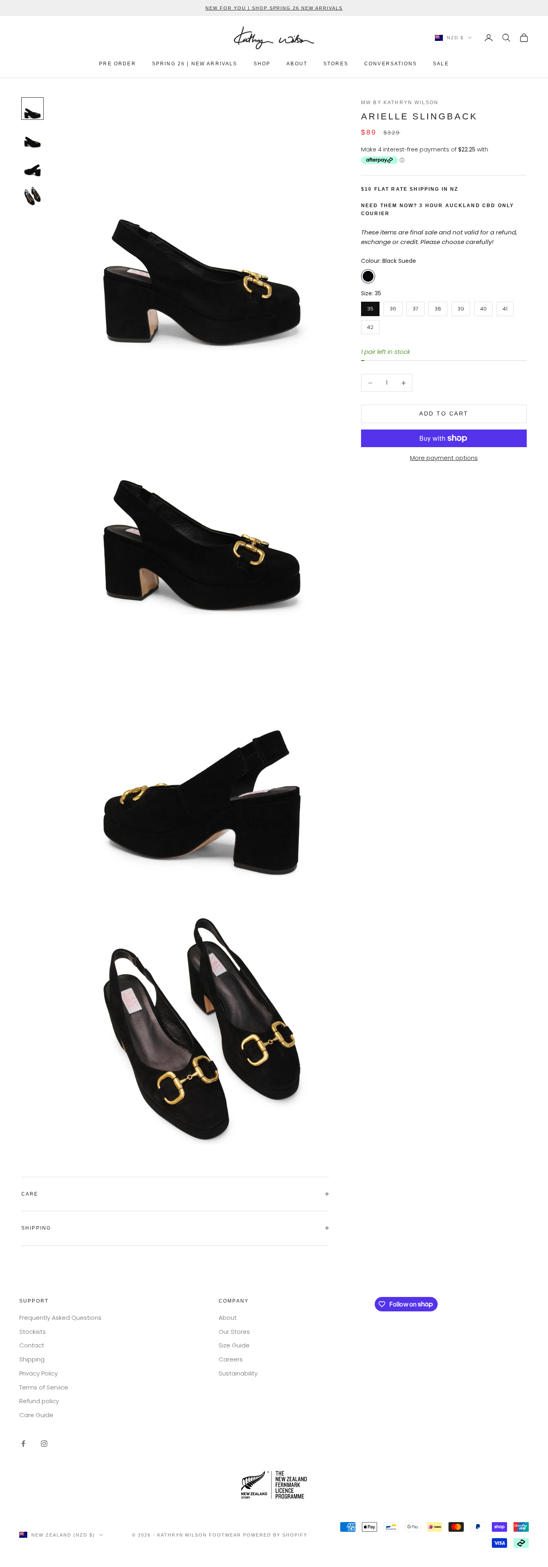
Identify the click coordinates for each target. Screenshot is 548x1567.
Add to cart (444, 414)
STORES (335, 64)
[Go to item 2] (32, 137)
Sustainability (238, 1373)
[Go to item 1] (32, 108)
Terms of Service (43, 1387)
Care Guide (36, 1415)
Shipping (32, 1359)
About (228, 1317)
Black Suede (368, 276)
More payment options (444, 458)
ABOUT (296, 64)
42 (370, 325)
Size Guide (234, 1345)
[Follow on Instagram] (44, 1444)
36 (393, 307)
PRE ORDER (117, 64)
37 (415, 307)
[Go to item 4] (32, 195)
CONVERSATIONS (390, 64)
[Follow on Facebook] (23, 1444)
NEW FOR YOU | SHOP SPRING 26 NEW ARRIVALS (274, 8)
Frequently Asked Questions (60, 1317)
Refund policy (39, 1401)
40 (483, 307)
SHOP (262, 64)
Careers (231, 1359)
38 (437, 307)
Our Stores (234, 1331)
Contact (31, 1345)
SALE (441, 64)
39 (460, 307)
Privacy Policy (38, 1373)
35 (370, 307)
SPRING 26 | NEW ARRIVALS (194, 64)
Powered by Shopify (275, 1535)
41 (505, 307)
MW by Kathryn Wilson (399, 102)
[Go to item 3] (32, 166)
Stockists (32, 1331)
